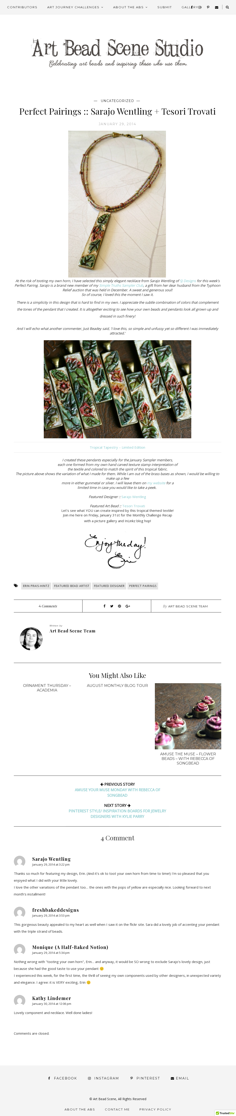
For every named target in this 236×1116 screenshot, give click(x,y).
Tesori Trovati (133, 506)
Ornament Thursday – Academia (47, 687)
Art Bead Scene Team (188, 606)
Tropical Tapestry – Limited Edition (117, 447)
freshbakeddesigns (55, 910)
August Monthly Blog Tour (117, 685)
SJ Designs (188, 280)
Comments (48, 606)
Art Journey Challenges (73, 7)
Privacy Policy (155, 1109)
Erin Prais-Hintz (36, 586)
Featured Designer (109, 586)
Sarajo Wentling (133, 496)
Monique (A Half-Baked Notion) (70, 947)
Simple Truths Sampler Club (121, 285)
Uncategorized (117, 101)
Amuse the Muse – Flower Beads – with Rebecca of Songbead (188, 758)
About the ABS (128, 7)
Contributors (22, 7)
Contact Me (117, 1109)
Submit (164, 7)
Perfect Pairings (142, 586)
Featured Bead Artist (71, 586)
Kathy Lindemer (51, 998)
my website (156, 483)
